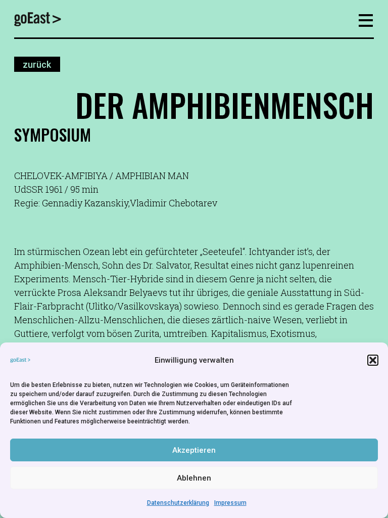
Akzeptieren (194, 450)
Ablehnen (194, 478)
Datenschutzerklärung (178, 502)
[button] (373, 360)
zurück (37, 64)
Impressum (230, 502)
